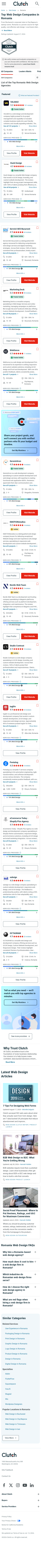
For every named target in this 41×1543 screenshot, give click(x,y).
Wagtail (8, 1394)
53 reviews (27, 825)
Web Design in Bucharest (15, 1414)
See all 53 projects (9, 841)
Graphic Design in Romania (16, 1344)
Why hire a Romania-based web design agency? (17, 1253)
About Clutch (7, 1494)
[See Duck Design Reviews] (19, 166)
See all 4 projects (9, 782)
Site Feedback (7, 1470)
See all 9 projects (9, 485)
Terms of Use (6, 1529)
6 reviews (27, 525)
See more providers (19, 1036)
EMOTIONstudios (17, 522)
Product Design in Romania (16, 1354)
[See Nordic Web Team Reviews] (18, 588)
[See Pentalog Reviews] (18, 765)
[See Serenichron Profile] (5, 462)
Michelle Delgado (28, 1109)
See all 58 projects (9, 314)
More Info (19, 146)
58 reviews (27, 293)
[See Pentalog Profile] (5, 763)
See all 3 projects (9, 609)
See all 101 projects (11, 126)
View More (9, 1438)
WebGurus (14, 350)
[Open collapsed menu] (4, 3)
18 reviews (27, 649)
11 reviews (27, 354)
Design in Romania (12, 1359)
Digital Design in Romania (15, 1364)
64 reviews (27, 232)
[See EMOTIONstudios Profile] (5, 523)
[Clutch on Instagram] (18, 1485)
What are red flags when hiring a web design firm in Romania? (16, 1302)
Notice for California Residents (12, 1525)
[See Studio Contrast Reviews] (18, 649)
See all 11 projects (9, 374)
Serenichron (15, 461)
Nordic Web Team (18, 585)
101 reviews (28, 105)
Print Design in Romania (15, 1339)
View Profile (12, 153)
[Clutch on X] (11, 1485)
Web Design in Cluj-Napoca (16, 1419)
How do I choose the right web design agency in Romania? (16, 1290)
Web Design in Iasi (12, 1429)
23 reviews (27, 710)
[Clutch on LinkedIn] (31, 1485)
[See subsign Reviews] (18, 880)
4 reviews (27, 766)
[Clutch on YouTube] (25, 1485)
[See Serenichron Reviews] (18, 464)
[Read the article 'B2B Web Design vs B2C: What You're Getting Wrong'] (20, 1158)
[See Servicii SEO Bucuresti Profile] (5, 230)
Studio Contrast (17, 645)
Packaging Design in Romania (17, 1333)
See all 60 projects (10, 187)
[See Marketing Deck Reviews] (18, 292)
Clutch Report (22, 1125)
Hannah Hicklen (25, 1164)
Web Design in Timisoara (15, 1424)
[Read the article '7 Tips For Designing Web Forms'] (20, 1105)
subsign (13, 877)
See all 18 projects (9, 670)
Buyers (4, 1500)
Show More (33, 126)
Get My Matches (19, 450)
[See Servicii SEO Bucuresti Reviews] (18, 232)
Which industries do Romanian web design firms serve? (17, 1277)
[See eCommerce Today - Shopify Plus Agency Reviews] (18, 824)
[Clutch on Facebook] (4, 1485)
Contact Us (6, 1476)
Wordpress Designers (13, 1404)
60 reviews (28, 166)
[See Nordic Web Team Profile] (5, 586)
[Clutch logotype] (20, 4)
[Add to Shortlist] (37, 100)
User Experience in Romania (16, 1328)
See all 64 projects (9, 253)
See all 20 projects (9, 953)
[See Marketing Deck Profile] (5, 290)
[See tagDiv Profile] (5, 707)
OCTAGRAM (15, 933)
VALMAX (14, 102)
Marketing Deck (17, 289)
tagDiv (13, 706)
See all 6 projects (9, 546)
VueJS (7, 1389)
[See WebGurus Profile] (5, 351)
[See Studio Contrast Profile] (5, 647)
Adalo (7, 1374)
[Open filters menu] (37, 77)
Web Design (10, 1125)
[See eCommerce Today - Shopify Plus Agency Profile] (5, 819)
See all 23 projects (9, 726)
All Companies (7, 71)
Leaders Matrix (25, 71)
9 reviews (27, 465)
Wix (6, 1399)
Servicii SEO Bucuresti (20, 229)
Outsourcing (21, 1235)
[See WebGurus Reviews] (18, 353)
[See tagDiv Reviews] (18, 709)
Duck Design (16, 163)
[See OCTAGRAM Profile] (5, 934)
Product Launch (23, 1179)
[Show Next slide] (36, 141)
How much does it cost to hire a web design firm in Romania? (18, 1264)
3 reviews (27, 588)
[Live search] (37, 3)
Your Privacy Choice (9, 1521)
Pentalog (14, 762)
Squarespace (10, 1384)
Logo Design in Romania (15, 1349)
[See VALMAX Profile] (6, 103)
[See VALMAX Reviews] (19, 105)
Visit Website (29, 153)
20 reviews (27, 936)
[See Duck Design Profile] (6, 164)
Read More (8, 30)
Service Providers (9, 1506)
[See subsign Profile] (5, 878)
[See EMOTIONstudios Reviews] (18, 525)
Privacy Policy (7, 1516)
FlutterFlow (9, 1379)
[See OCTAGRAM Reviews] (18, 936)
